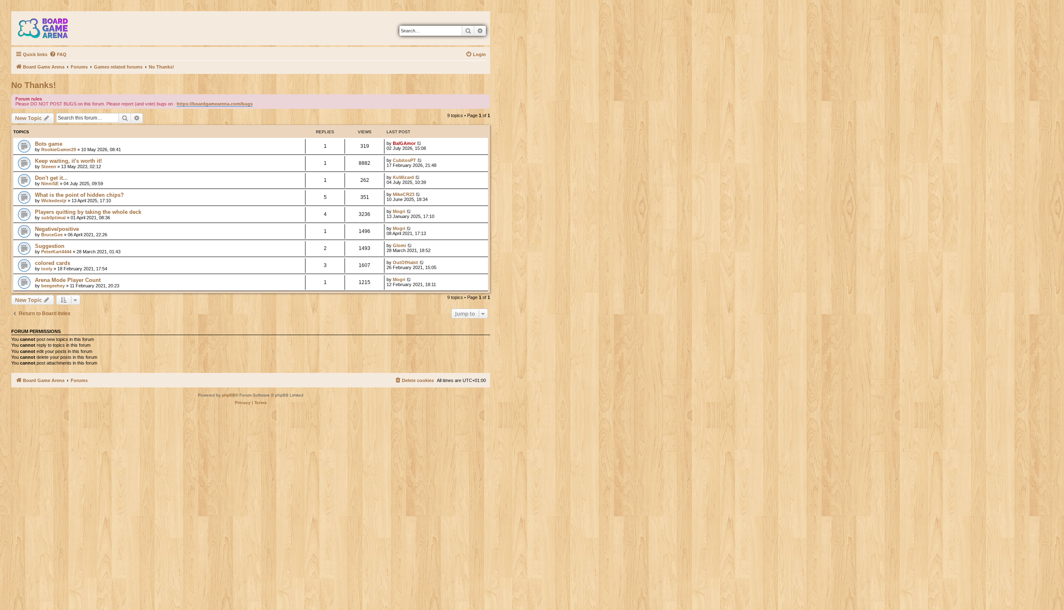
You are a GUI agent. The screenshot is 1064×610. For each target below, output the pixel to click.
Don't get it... (51, 178)
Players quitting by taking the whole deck (88, 212)
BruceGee (52, 234)
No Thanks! (33, 85)
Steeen (48, 166)
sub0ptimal (53, 217)
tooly (46, 268)
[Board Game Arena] (49, 28)
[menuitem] (57, 54)
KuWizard (403, 177)
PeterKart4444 (56, 251)
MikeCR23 (403, 194)
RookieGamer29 (58, 149)
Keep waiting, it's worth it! (68, 161)
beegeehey (53, 285)
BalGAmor (404, 143)
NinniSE (50, 183)
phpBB (228, 395)
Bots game (48, 144)
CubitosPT (404, 160)
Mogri (399, 211)
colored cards (52, 263)
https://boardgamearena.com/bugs (215, 103)
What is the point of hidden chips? (79, 195)
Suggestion (49, 246)
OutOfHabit (405, 262)
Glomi (399, 245)
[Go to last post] (419, 143)
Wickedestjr (53, 200)
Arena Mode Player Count (68, 280)
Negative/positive (57, 229)
